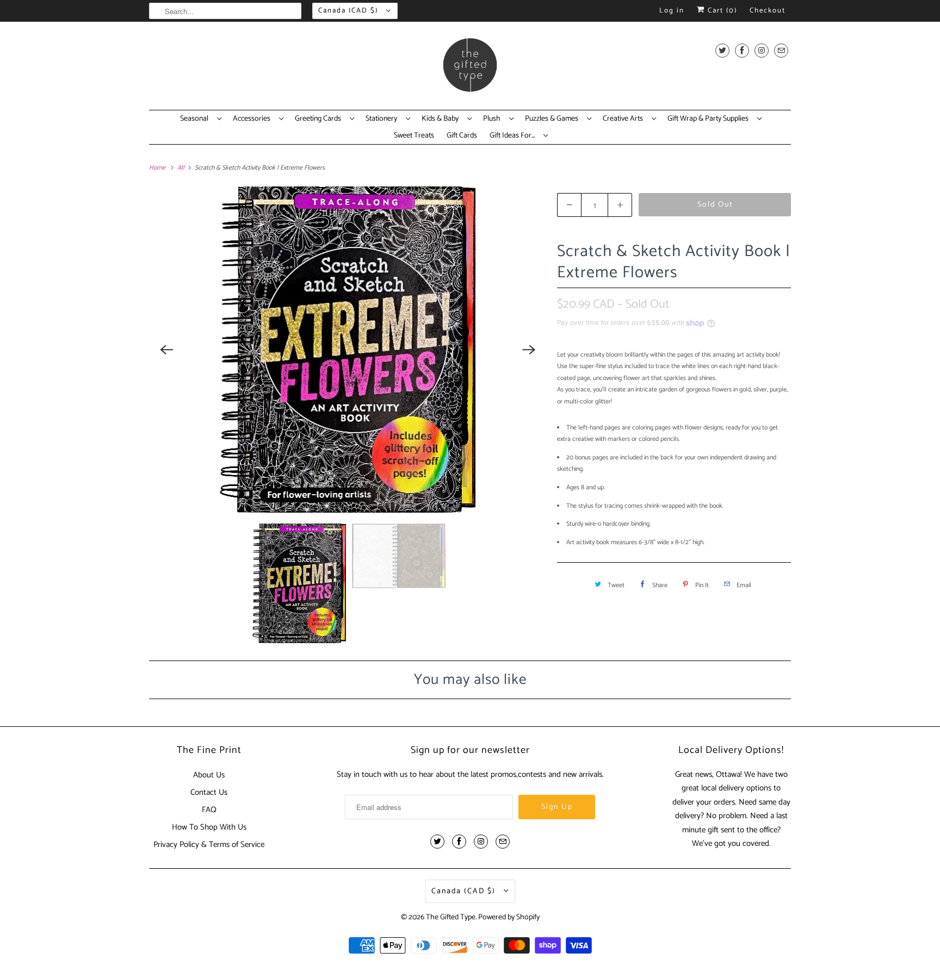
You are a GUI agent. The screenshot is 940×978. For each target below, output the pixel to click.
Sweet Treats (414, 136)
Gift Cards (462, 136)
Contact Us (208, 792)
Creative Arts (624, 119)
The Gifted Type (450, 917)
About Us (209, 775)
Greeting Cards (319, 119)
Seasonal (196, 119)
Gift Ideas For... (514, 136)
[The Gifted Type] (470, 68)
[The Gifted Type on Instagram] (762, 50)
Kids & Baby (442, 119)
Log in (671, 10)
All (181, 168)
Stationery (383, 119)
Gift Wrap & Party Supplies (709, 119)
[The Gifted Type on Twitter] (722, 50)
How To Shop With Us (209, 827)
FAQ (209, 810)
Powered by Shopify (509, 917)
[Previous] (166, 350)
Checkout (768, 10)
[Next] (529, 350)
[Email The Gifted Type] (781, 50)
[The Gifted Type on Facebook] (742, 50)
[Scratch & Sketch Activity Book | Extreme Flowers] (347, 349)
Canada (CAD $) (349, 10)
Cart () (721, 10)
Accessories (253, 119)
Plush (493, 119)
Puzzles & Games (553, 119)
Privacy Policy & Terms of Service (208, 844)
